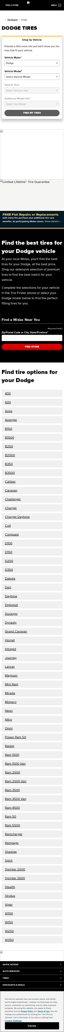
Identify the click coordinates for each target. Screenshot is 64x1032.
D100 (8, 543)
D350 (9, 569)
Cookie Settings (13, 1020)
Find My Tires (32, 113)
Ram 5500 (12, 825)
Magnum (11, 675)
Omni (9, 728)
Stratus (10, 896)
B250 (9, 446)
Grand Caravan (16, 631)
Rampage (12, 843)
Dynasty (11, 622)
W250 (9, 931)
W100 (9, 913)
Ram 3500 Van (15, 799)
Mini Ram (11, 684)
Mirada (10, 693)
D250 (9, 561)
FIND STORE (32, 347)
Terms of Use (43, 1011)
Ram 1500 (12, 754)
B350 (9, 464)
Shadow (11, 851)
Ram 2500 (12, 772)
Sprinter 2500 (15, 869)
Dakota (10, 578)
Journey (11, 658)
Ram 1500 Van (15, 763)
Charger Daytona (17, 517)
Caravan (11, 490)
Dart (8, 587)
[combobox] (32, 63)
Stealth (10, 887)
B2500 (10, 455)
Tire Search (12, 20)
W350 (9, 940)
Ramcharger (13, 834)
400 (8, 393)
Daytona (11, 596)
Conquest (12, 534)
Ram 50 (10, 816)
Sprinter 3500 (15, 878)
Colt (8, 525)
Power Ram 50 (15, 737)
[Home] (3, 20)
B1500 (9, 437)
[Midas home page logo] (32, 5)
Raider (9, 746)
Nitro (8, 719)
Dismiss (32, 1025)
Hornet (10, 640)
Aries (8, 411)
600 (8, 402)
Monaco (10, 702)
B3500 (10, 472)
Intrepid (10, 649)
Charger (11, 508)
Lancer (10, 666)
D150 (8, 552)
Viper (9, 904)
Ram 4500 (12, 807)
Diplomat (11, 605)
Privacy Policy (27, 1011)
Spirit (8, 860)
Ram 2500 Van (15, 781)
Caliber (10, 481)
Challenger (13, 499)
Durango (11, 613)
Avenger (11, 420)
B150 (8, 428)
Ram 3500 (12, 790)
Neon (9, 710)
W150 (9, 922)
